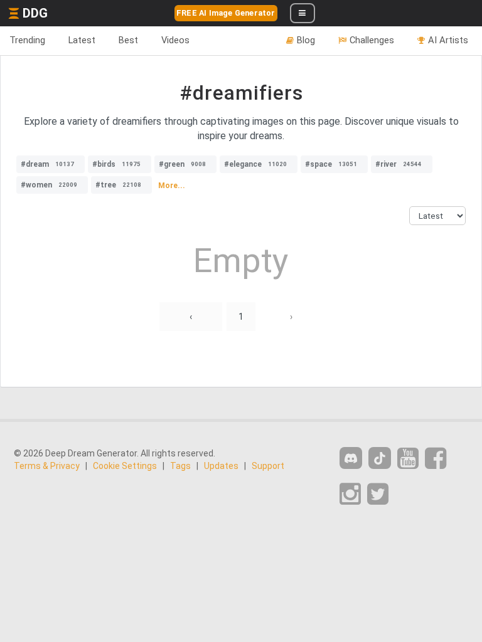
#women (49, 185)
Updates (221, 466)
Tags (180, 466)
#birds (116, 164)
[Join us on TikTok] (379, 458)
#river (398, 164)
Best (128, 40)
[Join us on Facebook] (435, 458)
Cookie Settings (125, 466)
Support (268, 466)
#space (331, 164)
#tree (118, 185)
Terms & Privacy (47, 466)
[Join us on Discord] (351, 458)
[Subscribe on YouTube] (408, 458)
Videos (175, 40)
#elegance (255, 164)
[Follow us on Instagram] (350, 494)
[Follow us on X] (377, 494)
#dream (47, 164)
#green (182, 164)
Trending (27, 40)
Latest (81, 40)
